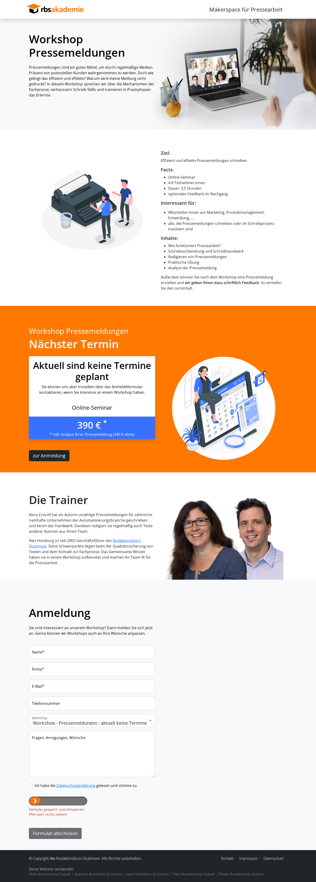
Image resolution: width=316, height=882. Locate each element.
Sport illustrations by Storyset (147, 874)
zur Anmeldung (49, 455)
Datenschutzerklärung (75, 785)
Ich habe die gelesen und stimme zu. (85, 785)
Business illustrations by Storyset (99, 874)
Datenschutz (273, 858)
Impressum (248, 858)
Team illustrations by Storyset (194, 874)
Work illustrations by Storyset (50, 874)
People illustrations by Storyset (241, 874)
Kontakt (227, 858)
